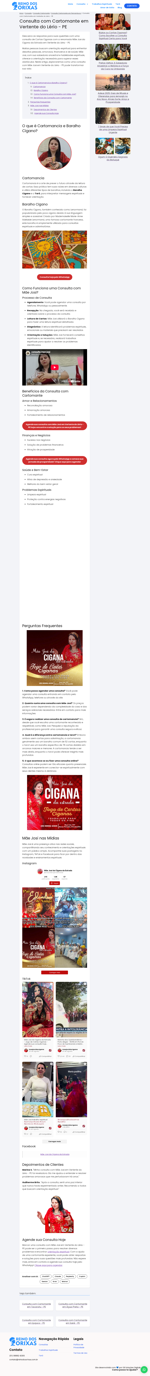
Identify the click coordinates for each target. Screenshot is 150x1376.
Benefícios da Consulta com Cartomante (53, 97)
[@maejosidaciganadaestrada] (40, 871)
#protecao (28, 1124)
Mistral (65, 1281)
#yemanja (28, 1122)
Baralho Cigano (41, 90)
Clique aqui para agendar (48, 1265)
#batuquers (39, 1124)
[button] (132, 6)
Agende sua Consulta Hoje (46, 113)
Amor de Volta (107, 7)
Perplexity (70, 1276)
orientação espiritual (58, 1251)
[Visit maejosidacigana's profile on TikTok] (26, 1050)
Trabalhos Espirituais (102, 4)
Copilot (82, 1276)
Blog (120, 7)
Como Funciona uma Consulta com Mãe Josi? (55, 94)
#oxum (43, 1122)
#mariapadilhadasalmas (68, 1119)
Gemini (45, 1281)
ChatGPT (46, 1276)
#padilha (61, 1122)
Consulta (81, 4)
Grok (55, 1281)
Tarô (118, 4)
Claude (58, 1276)
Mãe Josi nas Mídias (39, 105)
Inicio (70, 4)
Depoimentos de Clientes (45, 109)
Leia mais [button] (28, 1046)
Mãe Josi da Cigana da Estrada (54, 1154)
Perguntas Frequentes (40, 102)
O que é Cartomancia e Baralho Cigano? (48, 82)
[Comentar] (30, 1056)
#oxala (36, 1122)
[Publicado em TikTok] (50, 1050)
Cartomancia (39, 86)
